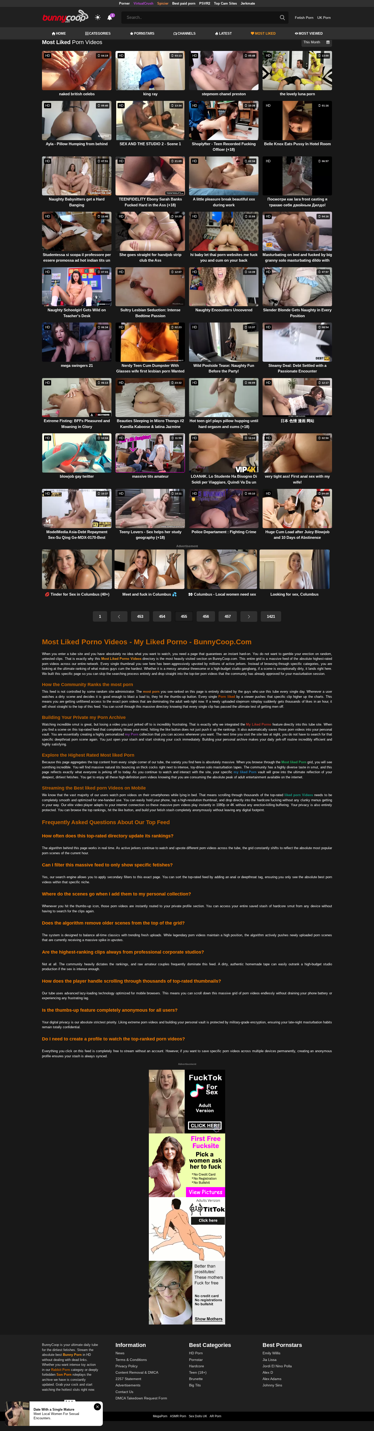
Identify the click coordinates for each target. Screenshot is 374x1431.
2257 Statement (128, 1379)
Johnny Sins (272, 1385)
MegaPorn (160, 1416)
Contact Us (124, 1392)
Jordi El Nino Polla (277, 1366)
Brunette (196, 1379)
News (120, 1353)
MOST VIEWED (311, 33)
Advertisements (128, 1385)
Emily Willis (271, 1353)
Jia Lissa (270, 1360)
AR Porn (215, 1416)
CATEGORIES (100, 33)
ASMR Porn (178, 1416)
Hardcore (196, 1366)
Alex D (268, 1372)
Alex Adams (272, 1379)
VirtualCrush (143, 3)
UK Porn (324, 18)
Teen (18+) (198, 1372)
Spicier (162, 3)
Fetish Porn (304, 18)
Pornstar (196, 1360)
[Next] (248, 616)
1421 (271, 616)
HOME (61, 33)
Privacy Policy (127, 1366)
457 (228, 616)
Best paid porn (183, 3)
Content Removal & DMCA (137, 1372)
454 (162, 616)
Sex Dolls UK (198, 1416)
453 (140, 616)
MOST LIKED (265, 33)
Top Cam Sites (225, 3)
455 (184, 616)
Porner (124, 3)
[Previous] (119, 616)
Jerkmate (248, 3)
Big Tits (195, 1385)
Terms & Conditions (131, 1360)
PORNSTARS (144, 33)
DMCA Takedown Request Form (141, 1398)
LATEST (225, 33)
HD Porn (196, 1353)
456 (206, 616)
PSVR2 (204, 3)
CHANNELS (187, 33)
